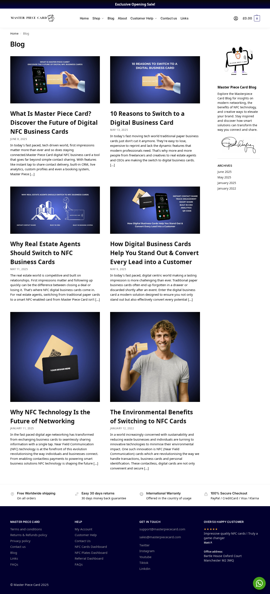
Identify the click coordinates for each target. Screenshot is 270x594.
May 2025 (224, 177)
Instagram (147, 551)
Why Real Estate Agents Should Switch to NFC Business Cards (45, 253)
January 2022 (226, 188)
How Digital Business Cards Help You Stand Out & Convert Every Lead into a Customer (154, 253)
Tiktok (143, 562)
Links (14, 558)
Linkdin (144, 568)
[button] (251, 18)
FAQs (14, 564)
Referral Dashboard (89, 558)
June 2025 (224, 172)
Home (14, 33)
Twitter (144, 545)
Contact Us (82, 541)
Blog (13, 552)
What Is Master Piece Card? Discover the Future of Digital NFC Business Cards (54, 122)
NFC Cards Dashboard (91, 546)
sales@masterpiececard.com (160, 537)
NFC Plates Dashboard (91, 552)
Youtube (145, 557)
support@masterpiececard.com (162, 529)
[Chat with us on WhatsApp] (259, 583)
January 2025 (226, 183)
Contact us (18, 546)
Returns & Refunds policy (28, 535)
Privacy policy (20, 541)
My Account (83, 529)
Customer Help (86, 535)
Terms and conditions (26, 529)
